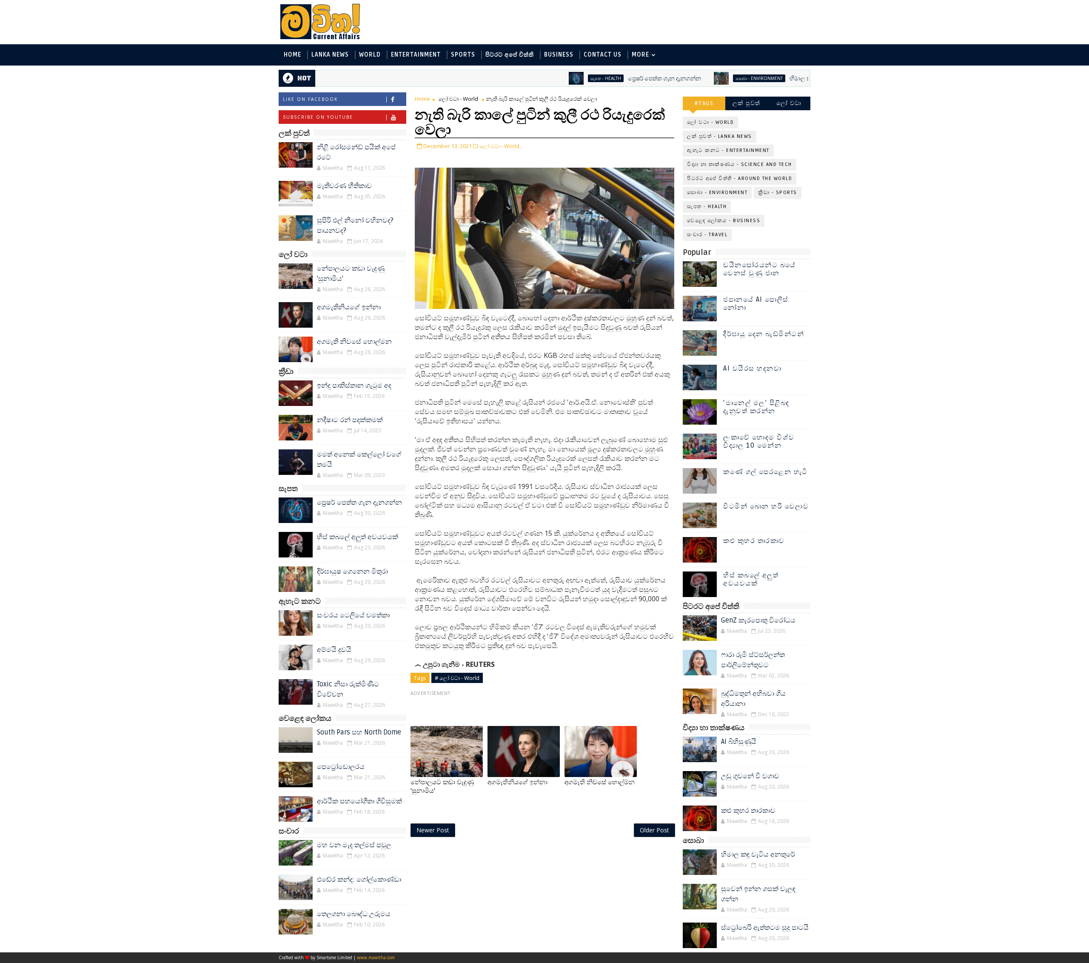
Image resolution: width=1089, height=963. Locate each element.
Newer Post (432, 830)
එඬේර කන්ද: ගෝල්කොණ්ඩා (359, 879)
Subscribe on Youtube (318, 117)
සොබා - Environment (724, 78)
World (370, 54)
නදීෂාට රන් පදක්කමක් (350, 420)
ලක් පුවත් (747, 103)
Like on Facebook (310, 99)
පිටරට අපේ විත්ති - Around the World (739, 178)
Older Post (654, 830)
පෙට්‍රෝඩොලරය (341, 767)
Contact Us (602, 54)
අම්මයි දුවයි (334, 650)
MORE (640, 54)
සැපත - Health (571, 78)
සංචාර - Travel (707, 234)
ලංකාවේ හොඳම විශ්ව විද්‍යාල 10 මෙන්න (759, 441)
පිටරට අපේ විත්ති (509, 54)
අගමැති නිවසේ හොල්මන (354, 341)
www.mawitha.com (376, 957)
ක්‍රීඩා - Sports (777, 192)
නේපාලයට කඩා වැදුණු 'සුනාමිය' (442, 786)
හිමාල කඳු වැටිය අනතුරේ (787, 78)
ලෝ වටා (789, 103)
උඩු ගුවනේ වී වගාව (750, 776)
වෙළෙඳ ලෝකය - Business (723, 220)
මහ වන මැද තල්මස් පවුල (354, 845)
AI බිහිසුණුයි (738, 741)
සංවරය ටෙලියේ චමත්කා (353, 615)
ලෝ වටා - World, (500, 146)
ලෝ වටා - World (458, 99)
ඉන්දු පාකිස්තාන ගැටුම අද (354, 385)
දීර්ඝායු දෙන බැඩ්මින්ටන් (763, 334)
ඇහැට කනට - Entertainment (728, 150)
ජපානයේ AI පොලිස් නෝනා (756, 303)
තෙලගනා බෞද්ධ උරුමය (354, 914)
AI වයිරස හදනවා (752, 368)
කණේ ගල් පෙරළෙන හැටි (765, 472)
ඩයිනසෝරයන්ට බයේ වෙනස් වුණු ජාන (759, 269)
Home (292, 54)
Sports (463, 54)
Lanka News (330, 54)
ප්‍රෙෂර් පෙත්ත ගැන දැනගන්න (630, 78)
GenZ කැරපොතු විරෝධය (758, 620)
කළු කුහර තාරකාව (754, 541)
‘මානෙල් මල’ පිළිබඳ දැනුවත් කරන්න (756, 407)
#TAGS (704, 103)
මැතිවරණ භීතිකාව (344, 186)
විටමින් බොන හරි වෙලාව (766, 506)
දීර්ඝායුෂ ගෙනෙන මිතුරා (352, 571)
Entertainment (416, 54)
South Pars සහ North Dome (359, 732)
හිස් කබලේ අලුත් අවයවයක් (357, 537)
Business (558, 54)
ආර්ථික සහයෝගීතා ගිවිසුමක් (359, 801)
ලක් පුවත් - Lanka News (719, 136)
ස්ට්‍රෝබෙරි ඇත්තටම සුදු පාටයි (765, 927)
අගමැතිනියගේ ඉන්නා (349, 307)
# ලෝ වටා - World (457, 678)
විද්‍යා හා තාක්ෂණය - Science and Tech (739, 164)
